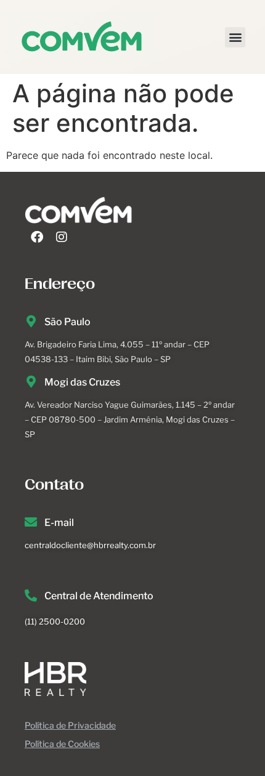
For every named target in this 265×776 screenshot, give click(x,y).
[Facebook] (37, 237)
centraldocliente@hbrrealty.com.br (90, 545)
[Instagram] (61, 237)
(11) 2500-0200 (55, 621)
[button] (235, 37)
